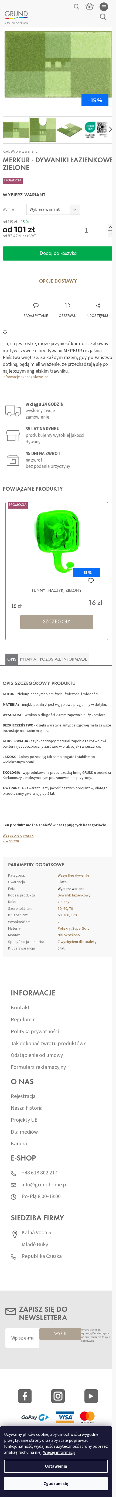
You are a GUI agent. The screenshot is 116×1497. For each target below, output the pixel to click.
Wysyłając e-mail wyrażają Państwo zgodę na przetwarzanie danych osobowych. (95, 1335)
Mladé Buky (35, 1244)
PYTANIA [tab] (28, 659)
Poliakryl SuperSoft (73, 928)
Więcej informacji (59, 1452)
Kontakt (20, 1008)
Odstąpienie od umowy (37, 1055)
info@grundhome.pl (45, 1185)
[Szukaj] (76, 6)
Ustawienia (56, 1466)
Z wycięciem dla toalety (77, 942)
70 (71, 908)
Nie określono (69, 935)
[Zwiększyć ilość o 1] (110, 227)
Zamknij (40, 297)
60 (65, 908)
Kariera (19, 1144)
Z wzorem (11, 841)
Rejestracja (23, 1096)
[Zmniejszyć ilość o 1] (110, 233)
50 (60, 908)
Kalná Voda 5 (36, 1232)
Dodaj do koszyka (58, 253)
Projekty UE (24, 1120)
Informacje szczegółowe (23, 377)
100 (66, 915)
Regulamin (23, 1019)
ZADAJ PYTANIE (35, 315)
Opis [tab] (11, 659)
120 (74, 915)
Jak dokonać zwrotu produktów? (48, 1043)
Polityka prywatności (35, 1031)
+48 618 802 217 (39, 1173)
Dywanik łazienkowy (74, 895)
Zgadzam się (56, 1484)
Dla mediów (24, 1132)
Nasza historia (27, 1108)
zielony (63, 902)
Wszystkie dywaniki (18, 835)
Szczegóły (56, 622)
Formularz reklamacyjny (38, 1067)
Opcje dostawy (58, 281)
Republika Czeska (42, 1256)
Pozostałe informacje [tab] (63, 659)
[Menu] (103, 6)
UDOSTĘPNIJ (97, 315)
